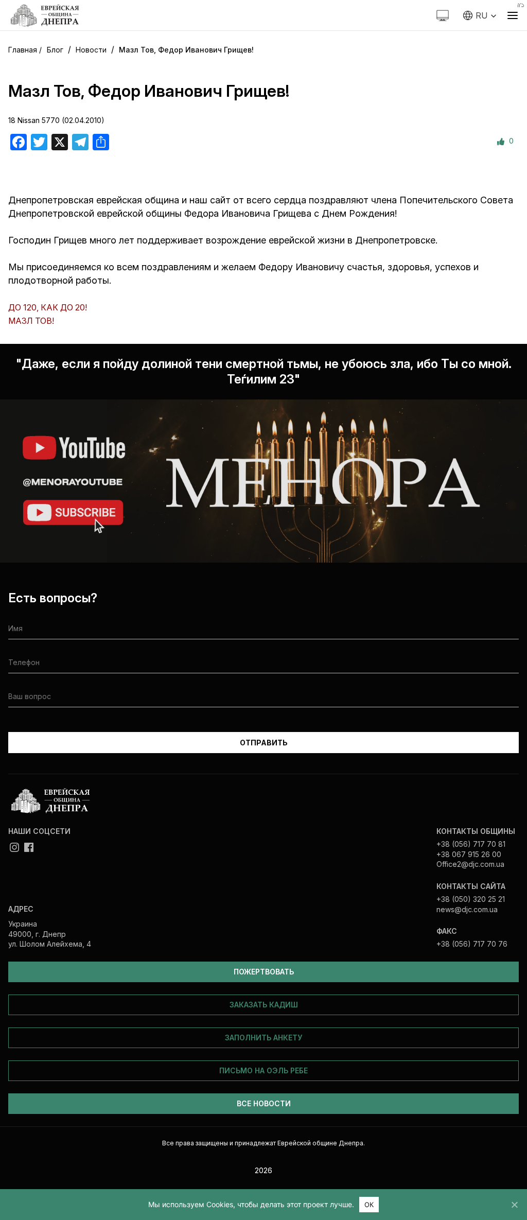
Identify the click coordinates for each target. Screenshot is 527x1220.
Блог (55, 49)
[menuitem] (480, 15)
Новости (91, 49)
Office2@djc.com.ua (470, 864)
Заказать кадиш (264, 1004)
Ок (369, 1204)
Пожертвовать (264, 971)
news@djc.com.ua (467, 909)
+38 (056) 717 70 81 (470, 844)
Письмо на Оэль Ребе (263, 1070)
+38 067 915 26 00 (468, 854)
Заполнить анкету (263, 1037)
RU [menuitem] (481, 15)
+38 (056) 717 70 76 (471, 943)
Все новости (264, 1103)
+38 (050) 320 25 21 (470, 899)
